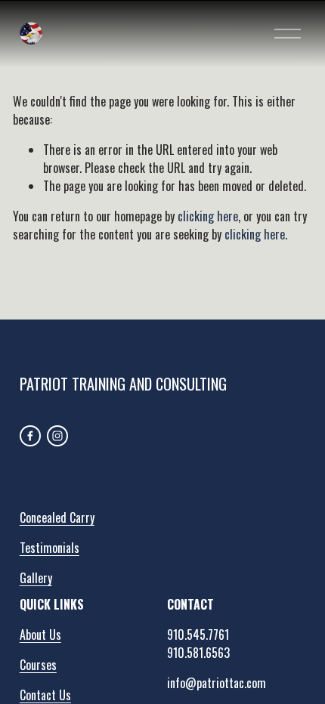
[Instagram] (57, 435)
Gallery (36, 578)
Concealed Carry (57, 517)
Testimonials (49, 548)
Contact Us (45, 695)
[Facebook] (30, 435)
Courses (38, 665)
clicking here (208, 216)
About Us (40, 634)
